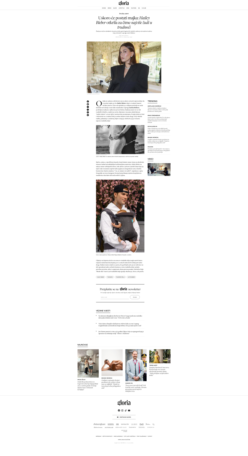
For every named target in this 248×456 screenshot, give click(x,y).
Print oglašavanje (141, 436)
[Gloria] (124, 3)
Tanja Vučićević (124, 35)
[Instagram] (122, 410)
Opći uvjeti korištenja (129, 436)
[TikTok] (126, 410)
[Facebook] (119, 410)
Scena (104, 8)
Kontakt (150, 436)
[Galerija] (124, 67)
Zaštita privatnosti (107, 436)
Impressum (98, 436)
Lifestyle (122, 8)
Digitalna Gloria (125, 417)
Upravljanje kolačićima (124, 439)
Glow (115, 8)
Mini (128, 8)
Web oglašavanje (118, 436)
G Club (144, 8)
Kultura (133, 8)
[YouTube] (129, 410)
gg (139, 8)
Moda (109, 8)
